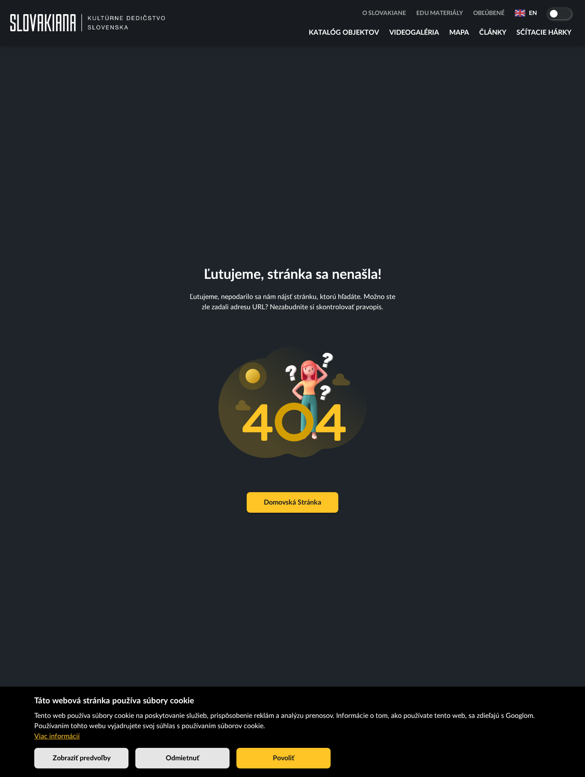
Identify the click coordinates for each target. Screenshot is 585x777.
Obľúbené (488, 13)
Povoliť (283, 758)
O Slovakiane (384, 13)
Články (492, 32)
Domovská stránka (292, 502)
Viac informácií (57, 736)
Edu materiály (439, 13)
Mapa (459, 32)
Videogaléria (414, 32)
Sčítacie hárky (543, 32)
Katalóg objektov (344, 32)
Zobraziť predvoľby (81, 758)
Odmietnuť (182, 758)
